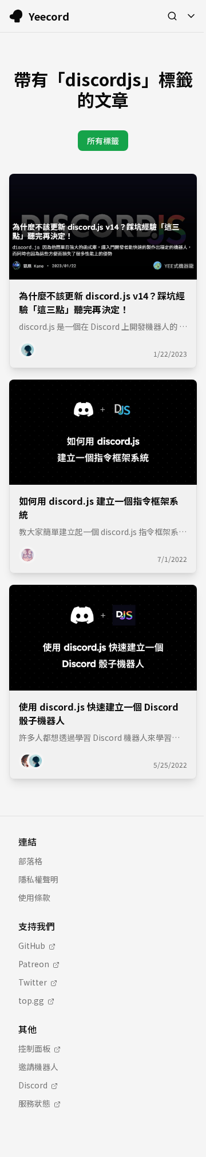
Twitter (32, 982)
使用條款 (34, 897)
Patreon (33, 964)
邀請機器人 (38, 1066)
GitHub (31, 945)
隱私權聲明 (38, 879)
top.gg (31, 1000)
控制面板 (34, 1048)
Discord (32, 1085)
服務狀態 (34, 1103)
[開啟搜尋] (172, 16)
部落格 (30, 861)
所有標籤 (103, 140)
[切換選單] (191, 16)
